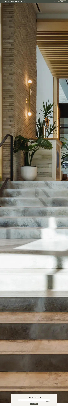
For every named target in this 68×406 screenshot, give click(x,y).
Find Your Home (62, 1)
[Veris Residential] (2, 1)
